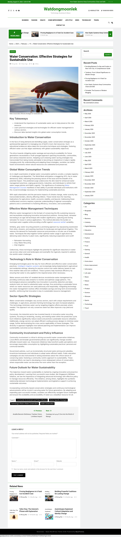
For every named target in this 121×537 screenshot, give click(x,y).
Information (88, 269)
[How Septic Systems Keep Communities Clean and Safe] (65, 35)
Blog (86, 214)
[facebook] (9, 11)
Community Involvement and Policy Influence (32, 400)
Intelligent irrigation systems (28, 266)
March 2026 (88, 121)
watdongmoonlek (60, 8)
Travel (96, 20)
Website (59, 461)
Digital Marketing (90, 226)
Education (88, 230)
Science (87, 292)
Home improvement (55, 20)
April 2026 (88, 118)
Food (86, 246)
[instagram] (11, 11)
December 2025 (90, 133)
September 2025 (90, 145)
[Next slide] (112, 2)
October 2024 (89, 188)
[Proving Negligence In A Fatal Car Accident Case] (21, 35)
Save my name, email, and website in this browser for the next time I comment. (38, 469)
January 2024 (89, 195)
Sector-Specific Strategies (58, 400)
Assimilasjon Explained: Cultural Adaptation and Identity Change (64, 511)
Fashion (34, 20)
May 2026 (88, 114)
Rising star (15, 64)
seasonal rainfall (59, 222)
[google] (16, 11)
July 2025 (88, 153)
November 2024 (90, 184)
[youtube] (18, 11)
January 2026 (89, 129)
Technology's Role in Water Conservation (24, 403)
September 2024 (90, 192)
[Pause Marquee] (110, 34)
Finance (87, 242)
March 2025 (88, 168)
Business (25, 20)
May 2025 (88, 160)
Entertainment (89, 234)
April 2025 (88, 164)
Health (42, 20)
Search (86, 51)
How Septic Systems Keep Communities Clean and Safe (87, 2)
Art (86, 207)
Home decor (89, 261)
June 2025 (88, 156)
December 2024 (90, 180)
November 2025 (90, 137)
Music (87, 277)
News (77, 20)
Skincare (87, 296)
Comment (15, 438)
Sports (87, 300)
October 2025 (89, 141)
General (12, 51)
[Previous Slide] (109, 2)
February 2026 (89, 125)
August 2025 (89, 149)
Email (36, 461)
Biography (88, 211)
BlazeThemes (80, 531)
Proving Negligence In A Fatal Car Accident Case (43, 33)
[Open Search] (109, 22)
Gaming (87, 249)
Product (87, 288)
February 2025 (89, 172)
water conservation (47, 403)
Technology (86, 20)
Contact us (60, 25)
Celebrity (87, 222)
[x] (13, 11)
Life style (68, 20)
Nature (87, 281)
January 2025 (89, 176)
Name (14, 461)
